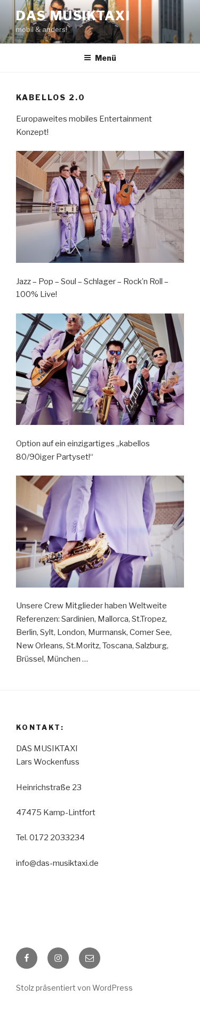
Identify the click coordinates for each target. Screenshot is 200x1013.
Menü (105, 57)
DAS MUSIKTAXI (73, 15)
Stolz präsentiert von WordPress (74, 987)
